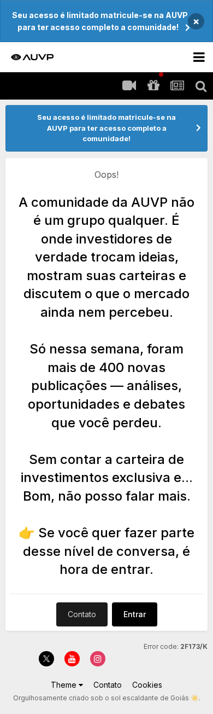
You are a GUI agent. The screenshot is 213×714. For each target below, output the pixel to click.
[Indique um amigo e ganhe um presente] (153, 86)
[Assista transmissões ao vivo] (129, 86)
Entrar (134, 614)
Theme (65, 684)
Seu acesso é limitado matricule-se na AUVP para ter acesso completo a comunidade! (100, 21)
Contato (82, 614)
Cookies (147, 684)
